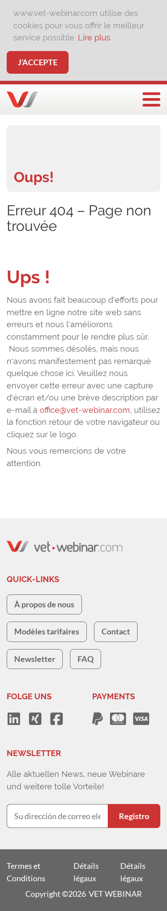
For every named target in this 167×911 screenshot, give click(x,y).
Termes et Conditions (26, 872)
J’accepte (37, 62)
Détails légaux (86, 872)
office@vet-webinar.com (85, 410)
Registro (134, 816)
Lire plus (94, 37)
